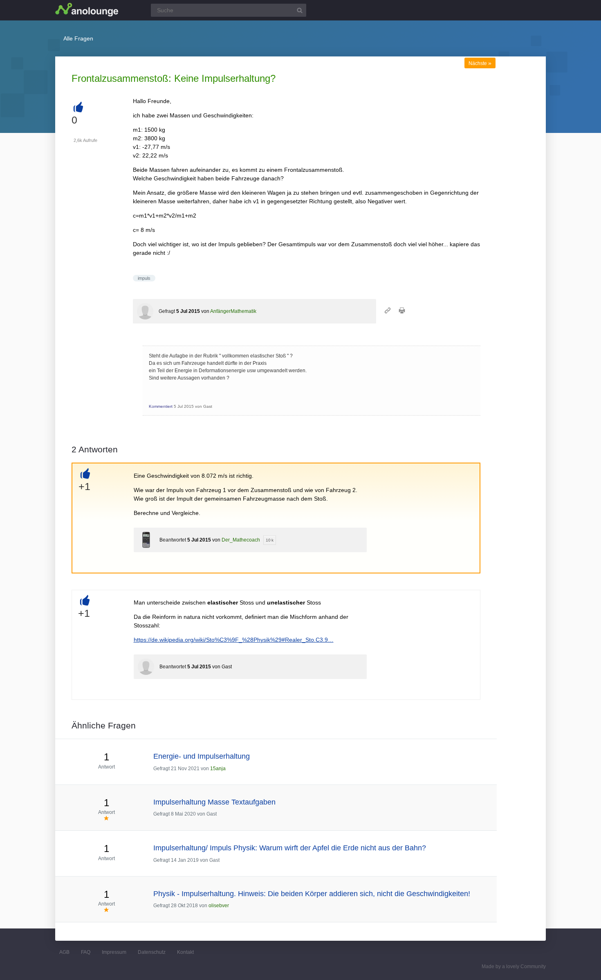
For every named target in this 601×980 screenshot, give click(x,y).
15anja (218, 768)
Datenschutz (152, 952)
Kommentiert (161, 406)
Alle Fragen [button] (78, 38)
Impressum (114, 952)
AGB (64, 952)
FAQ (85, 952)
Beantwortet (172, 540)
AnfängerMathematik (233, 311)
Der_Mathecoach (241, 540)
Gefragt (167, 311)
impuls (144, 278)
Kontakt (185, 952)
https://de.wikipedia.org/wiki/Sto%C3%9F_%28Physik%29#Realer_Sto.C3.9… (234, 639)
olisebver (219, 905)
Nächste (480, 63)
